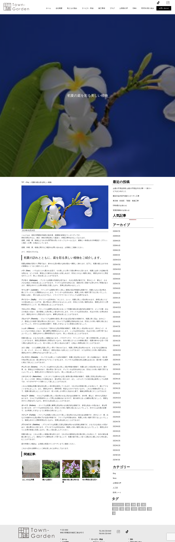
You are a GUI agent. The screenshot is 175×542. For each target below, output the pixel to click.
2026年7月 (116, 231)
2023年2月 (116, 388)
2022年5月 (116, 431)
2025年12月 (117, 260)
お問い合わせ (164, 8)
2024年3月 (116, 341)
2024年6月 (116, 331)
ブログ (112, 8)
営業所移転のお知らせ (121, 210)
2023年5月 (116, 374)
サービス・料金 (88, 8)
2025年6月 (116, 288)
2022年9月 (116, 412)
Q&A (134, 8)
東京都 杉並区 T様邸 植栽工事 (126, 201)
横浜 (128, 509)
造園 (149, 509)
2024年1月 (116, 345)
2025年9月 (116, 274)
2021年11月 (116, 460)
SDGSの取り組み (147, 8)
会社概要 (59, 8)
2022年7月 (116, 422)
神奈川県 (142, 509)
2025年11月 (116, 264)
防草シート (117, 492)
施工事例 (101, 8)
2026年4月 (116, 245)
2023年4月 (116, 379)
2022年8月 (116, 417)
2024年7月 (116, 326)
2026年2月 (116, 250)
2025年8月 (116, 279)
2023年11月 (116, 355)
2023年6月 (116, 369)
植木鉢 (115, 509)
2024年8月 (116, 322)
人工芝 (115, 488)
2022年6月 (116, 426)
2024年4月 (116, 336)
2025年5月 (116, 293)
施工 (143, 504)
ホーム (48, 8)
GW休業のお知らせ (120, 205)
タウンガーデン (118, 504)
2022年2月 (116, 445)
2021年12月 (116, 455)
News (114, 478)
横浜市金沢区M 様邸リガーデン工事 (126, 196)
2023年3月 (116, 383)
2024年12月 (117, 307)
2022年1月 (116, 450)
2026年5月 (116, 241)
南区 (127, 504)
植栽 (122, 509)
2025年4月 (116, 298)
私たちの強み (72, 8)
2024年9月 (116, 317)
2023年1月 (116, 393)
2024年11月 (116, 312)
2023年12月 (117, 350)
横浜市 (134, 509)
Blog (114, 473)
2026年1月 (116, 255)
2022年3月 (116, 441)
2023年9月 (116, 360)
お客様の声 (124, 8)
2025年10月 (117, 269)
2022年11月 (116, 403)
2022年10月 (117, 407)
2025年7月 (116, 283)
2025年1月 (116, 303)
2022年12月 (117, 398)
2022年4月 (116, 436)
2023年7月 (116, 364)
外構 (133, 504)
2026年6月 (116, 236)
